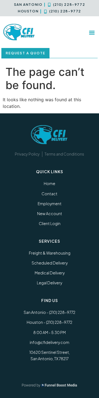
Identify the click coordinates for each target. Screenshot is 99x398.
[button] (91, 32)
